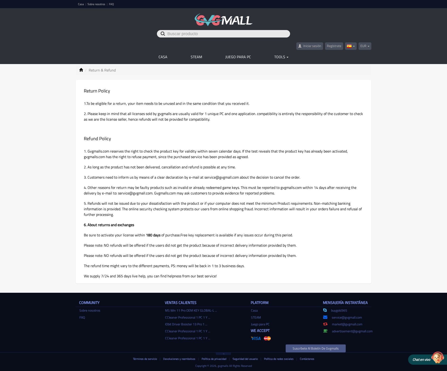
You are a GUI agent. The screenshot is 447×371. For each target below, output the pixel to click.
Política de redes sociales (279, 359)
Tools (280, 57)
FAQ (111, 4)
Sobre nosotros (97, 4)
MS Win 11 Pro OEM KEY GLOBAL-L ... (191, 310)
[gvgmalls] (223, 17)
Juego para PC (238, 57)
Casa (81, 4)
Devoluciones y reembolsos (179, 359)
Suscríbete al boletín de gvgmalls (316, 348)
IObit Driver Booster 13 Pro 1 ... (186, 324)
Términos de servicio (145, 359)
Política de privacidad (214, 359)
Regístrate (334, 45)
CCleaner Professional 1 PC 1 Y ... (187, 317)
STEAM (196, 57)
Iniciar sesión (312, 45)
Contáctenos (307, 359)
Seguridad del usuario (245, 359)
